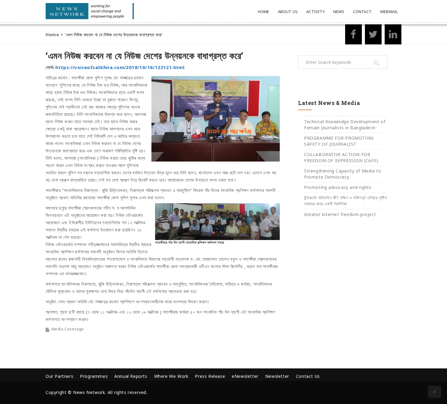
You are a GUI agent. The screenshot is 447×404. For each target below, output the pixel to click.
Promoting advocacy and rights (337, 187)
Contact (362, 11)
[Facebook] (353, 36)
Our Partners (59, 376)
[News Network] (90, 11)
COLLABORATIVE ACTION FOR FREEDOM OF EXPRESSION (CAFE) (341, 157)
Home (263, 11)
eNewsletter (245, 376)
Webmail (389, 11)
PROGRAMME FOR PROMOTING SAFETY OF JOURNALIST (339, 141)
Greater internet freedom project (340, 214)
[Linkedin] (393, 36)
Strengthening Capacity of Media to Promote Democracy (342, 174)
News (339, 11)
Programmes (94, 376)
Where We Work (171, 376)
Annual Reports (130, 376)
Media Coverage (67, 329)
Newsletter (277, 376)
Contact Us (308, 376)
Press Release (210, 376)
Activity (315, 11)
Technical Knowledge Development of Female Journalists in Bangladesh (344, 125)
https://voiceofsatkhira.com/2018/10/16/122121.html (119, 67)
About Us (288, 11)
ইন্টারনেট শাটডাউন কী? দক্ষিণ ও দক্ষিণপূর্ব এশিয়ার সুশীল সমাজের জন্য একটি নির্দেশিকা (345, 201)
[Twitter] (373, 36)
